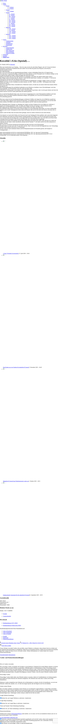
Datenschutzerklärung (16, 713)
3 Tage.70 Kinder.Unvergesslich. (11, 253)
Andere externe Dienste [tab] (5, 686)
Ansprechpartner (7, 616)
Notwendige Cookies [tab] (5, 674)
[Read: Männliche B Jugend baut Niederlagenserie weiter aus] (4, 369)
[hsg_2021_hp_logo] (3, 0)
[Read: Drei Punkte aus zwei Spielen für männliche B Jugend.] (4, 255)
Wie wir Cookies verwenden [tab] (7, 664)
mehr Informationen (10, 654)
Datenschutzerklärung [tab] (5, 711)
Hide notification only (12, 717)
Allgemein (12, 64)
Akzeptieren (3, 654)
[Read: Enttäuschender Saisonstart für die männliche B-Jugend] (4, 483)
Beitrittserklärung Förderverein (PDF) (12, 625)
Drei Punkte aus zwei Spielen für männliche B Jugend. (16, 367)
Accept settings (3, 717)
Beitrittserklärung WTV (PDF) (10, 623)
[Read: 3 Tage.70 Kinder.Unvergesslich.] (4, 141)
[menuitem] (30, 3)
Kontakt (5, 613)
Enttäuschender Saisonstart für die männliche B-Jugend (16, 595)
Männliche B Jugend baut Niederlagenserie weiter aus (16, 481)
